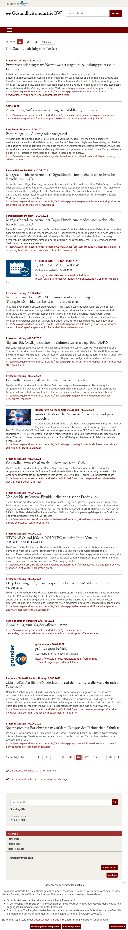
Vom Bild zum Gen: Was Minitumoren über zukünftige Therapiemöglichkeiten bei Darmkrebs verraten (48, 300)
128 (95, 757)
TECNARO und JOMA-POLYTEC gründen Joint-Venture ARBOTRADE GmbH (52, 540)
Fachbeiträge (14, 838)
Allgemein (13, 833)
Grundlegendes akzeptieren (45, 926)
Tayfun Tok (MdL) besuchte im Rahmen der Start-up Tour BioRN (57, 343)
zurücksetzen (109, 867)
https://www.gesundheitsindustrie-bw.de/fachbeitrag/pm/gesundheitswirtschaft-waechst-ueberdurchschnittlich (58, 397)
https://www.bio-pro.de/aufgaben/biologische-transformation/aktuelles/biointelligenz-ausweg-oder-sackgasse (61, 157)
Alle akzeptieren (71, 926)
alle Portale (19, 819)
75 (37, 42)
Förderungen (14, 843)
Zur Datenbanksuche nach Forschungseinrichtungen (39, 779)
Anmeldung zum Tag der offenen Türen (36, 625)
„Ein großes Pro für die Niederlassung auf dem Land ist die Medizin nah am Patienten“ (64, 685)
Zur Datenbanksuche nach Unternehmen (32, 770)
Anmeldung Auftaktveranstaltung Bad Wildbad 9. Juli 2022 (51, 110)
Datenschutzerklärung (46, 919)
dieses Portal (20, 816)
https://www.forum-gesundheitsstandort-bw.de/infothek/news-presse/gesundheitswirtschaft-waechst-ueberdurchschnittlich (60, 480)
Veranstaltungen (16, 848)
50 (29, 42)
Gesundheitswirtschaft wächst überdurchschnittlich (45, 380)
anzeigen (112, 875)
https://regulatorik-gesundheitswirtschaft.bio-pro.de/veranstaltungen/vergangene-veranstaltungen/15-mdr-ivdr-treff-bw (62, 279)
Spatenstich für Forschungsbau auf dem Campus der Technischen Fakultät (63, 728)
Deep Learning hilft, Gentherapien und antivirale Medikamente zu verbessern (57, 585)
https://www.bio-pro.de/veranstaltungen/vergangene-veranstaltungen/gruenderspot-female (66, 660)
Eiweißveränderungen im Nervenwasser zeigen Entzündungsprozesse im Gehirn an (61, 67)
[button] (116, 858)
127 (86, 757)
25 (21, 42)
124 (62, 757)
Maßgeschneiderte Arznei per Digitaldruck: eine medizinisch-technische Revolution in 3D (60, 177)
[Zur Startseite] (34, 13)
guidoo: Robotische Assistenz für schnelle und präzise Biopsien (76, 416)
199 (110, 757)
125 (70, 757)
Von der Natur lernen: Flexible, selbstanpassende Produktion (52, 497)
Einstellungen (118, 926)
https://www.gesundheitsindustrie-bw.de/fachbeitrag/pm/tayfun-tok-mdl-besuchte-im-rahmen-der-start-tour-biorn (64, 363)
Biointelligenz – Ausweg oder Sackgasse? (36, 134)
